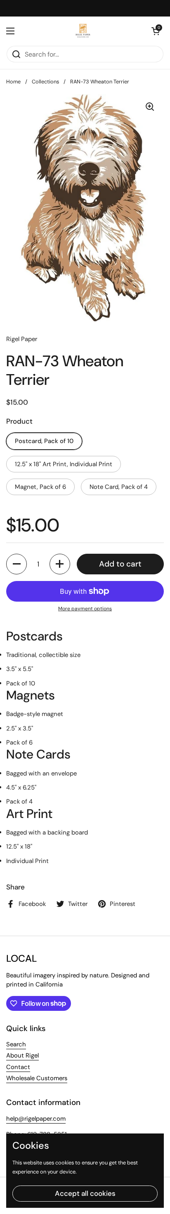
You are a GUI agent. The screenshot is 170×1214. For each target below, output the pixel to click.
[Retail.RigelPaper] (83, 31)
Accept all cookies (85, 1193)
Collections (45, 81)
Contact (18, 1067)
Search (16, 1044)
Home (13, 81)
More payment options (85, 608)
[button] (155, 31)
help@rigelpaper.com (36, 1118)
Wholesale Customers (36, 1078)
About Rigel (22, 1055)
